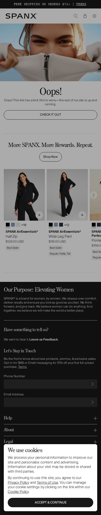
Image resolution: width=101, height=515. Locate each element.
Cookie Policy (18, 492)
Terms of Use (47, 482)
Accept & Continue (50, 502)
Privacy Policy (18, 482)
